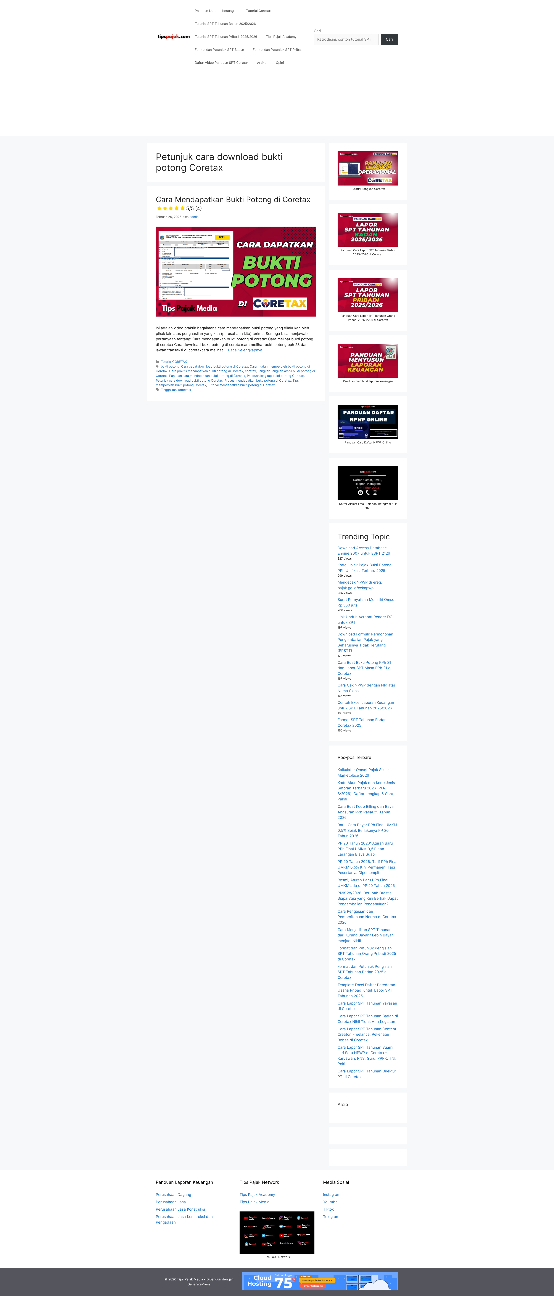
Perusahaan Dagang (173, 1194)
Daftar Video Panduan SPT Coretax (221, 63)
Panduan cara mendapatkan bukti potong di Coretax (207, 376)
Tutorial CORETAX (174, 361)
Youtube (330, 1202)
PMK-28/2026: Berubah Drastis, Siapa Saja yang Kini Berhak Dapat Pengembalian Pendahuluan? (368, 898)
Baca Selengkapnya (245, 350)
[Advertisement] (277, 106)
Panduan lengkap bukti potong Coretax (275, 376)
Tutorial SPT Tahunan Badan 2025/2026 (225, 24)
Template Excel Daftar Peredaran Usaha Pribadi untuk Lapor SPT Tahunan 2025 (366, 990)
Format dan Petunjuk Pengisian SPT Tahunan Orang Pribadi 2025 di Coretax (367, 953)
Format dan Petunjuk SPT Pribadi (278, 50)
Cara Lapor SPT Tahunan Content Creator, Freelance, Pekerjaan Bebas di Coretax (367, 1034)
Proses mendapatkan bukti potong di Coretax (257, 380)
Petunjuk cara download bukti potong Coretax (189, 380)
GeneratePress (199, 1284)
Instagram (331, 1194)
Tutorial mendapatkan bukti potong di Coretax (241, 385)
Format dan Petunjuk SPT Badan (219, 50)
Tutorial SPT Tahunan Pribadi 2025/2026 (226, 37)
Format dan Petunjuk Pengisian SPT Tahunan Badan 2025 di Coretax (365, 972)
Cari (317, 31)
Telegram (331, 1216)
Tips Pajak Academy (281, 37)
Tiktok (328, 1209)
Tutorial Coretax (258, 11)
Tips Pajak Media (254, 1202)
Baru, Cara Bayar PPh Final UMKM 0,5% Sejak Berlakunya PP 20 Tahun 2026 (367, 830)
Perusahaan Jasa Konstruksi (180, 1209)
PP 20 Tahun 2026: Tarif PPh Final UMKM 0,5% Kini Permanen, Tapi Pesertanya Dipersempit (367, 867)
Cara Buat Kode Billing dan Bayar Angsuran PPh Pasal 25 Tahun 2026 (366, 812)
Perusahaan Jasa (171, 1202)
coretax (250, 371)
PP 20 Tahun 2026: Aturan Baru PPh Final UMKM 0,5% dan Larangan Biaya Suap (365, 848)
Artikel (262, 63)
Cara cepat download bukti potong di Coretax (214, 366)
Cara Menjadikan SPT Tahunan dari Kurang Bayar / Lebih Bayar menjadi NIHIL (365, 935)
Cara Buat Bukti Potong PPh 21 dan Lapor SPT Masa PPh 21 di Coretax (364, 668)
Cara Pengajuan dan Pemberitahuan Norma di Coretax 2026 (367, 917)
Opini (280, 63)
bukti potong (170, 366)
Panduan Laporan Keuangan (216, 11)
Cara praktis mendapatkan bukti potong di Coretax (206, 371)
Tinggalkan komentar (176, 390)
